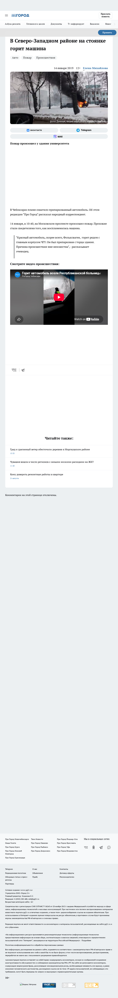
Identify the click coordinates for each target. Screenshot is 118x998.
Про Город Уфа (63, 847)
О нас (34, 869)
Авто (15, 57)
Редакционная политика (15, 873)
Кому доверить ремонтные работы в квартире (36, 476)
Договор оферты (67, 873)
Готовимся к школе (35, 24)
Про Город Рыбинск (39, 847)
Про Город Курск (12, 847)
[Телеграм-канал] (84, 130)
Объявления (37, 873)
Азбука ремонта (13, 24)
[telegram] (24, 370)
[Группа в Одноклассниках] (93, 847)
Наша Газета (10, 843)
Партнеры (9, 884)
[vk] (14, 370)
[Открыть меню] (6, 15)
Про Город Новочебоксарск (17, 839)
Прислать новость (105, 15)
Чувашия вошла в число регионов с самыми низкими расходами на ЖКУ (52, 463)
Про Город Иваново (39, 843)
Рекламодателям (67, 877)
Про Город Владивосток (67, 851)
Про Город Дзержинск (40, 851)
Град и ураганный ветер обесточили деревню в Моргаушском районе (50, 451)
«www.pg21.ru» (26, 890)
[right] (114, 24)
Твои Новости (37, 839)
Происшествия (45, 57)
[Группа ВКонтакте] (34, 130)
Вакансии (94, 24)
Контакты (64, 869)
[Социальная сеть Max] (59, 136)
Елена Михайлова (95, 68)
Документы (56, 24)
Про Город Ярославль (66, 843)
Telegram (9, 869)
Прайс (35, 877)
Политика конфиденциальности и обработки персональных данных (34, 945)
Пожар (27, 57)
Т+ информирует (76, 24)
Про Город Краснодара (15, 857)
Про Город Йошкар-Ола (67, 839)
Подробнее (86, 940)
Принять (107, 32)
